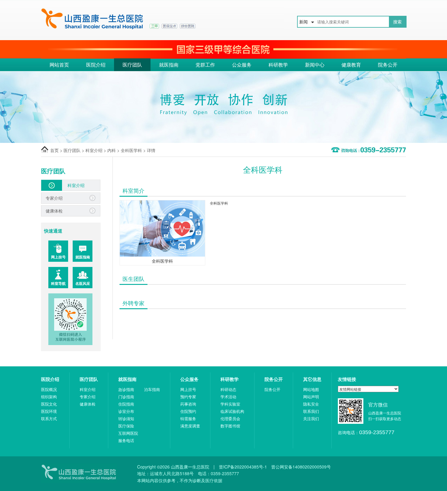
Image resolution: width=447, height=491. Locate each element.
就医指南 (168, 64)
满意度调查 (190, 426)
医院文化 (49, 404)
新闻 (303, 22)
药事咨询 (188, 404)
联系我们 (311, 411)
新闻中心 (314, 64)
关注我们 (311, 418)
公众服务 (241, 64)
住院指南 (126, 404)
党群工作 (205, 64)
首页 (54, 150)
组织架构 (49, 396)
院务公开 (387, 64)
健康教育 (351, 64)
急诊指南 (126, 389)
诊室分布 (126, 411)
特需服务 (188, 418)
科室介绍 (93, 150)
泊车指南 (152, 389)
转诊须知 (126, 418)
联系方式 (49, 418)
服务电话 (126, 440)
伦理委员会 (230, 418)
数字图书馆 (230, 426)
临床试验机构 (232, 411)
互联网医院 (128, 433)
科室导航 (58, 283)
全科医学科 (131, 150)
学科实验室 (230, 404)
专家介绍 (54, 198)
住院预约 (188, 411)
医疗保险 (126, 426)
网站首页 (59, 64)
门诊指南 (126, 396)
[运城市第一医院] (162, 19)
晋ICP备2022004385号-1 (243, 467)
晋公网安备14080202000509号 (301, 467)
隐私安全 (311, 404)
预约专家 (188, 396)
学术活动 (228, 396)
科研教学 (278, 64)
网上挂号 (58, 257)
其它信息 (312, 379)
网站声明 (311, 396)
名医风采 (82, 283)
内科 (111, 150)
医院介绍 (96, 64)
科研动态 (228, 389)
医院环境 (49, 411)
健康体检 (54, 211)
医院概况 (49, 389)
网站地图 (311, 389)
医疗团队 (132, 64)
